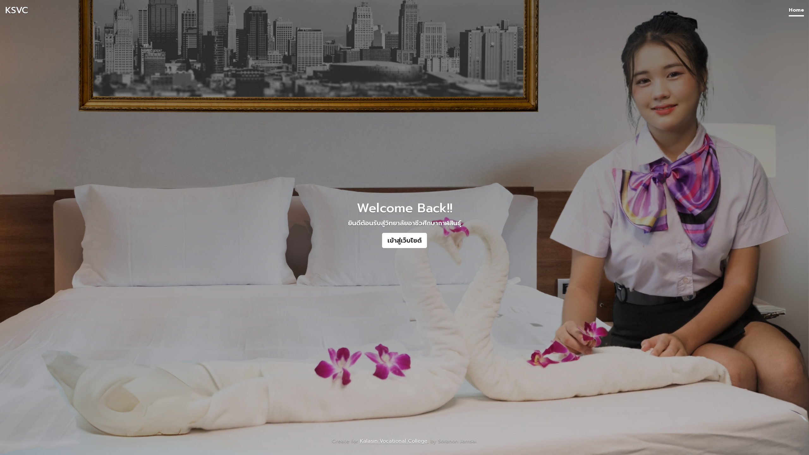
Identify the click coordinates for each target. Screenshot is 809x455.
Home (796, 10)
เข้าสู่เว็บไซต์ (404, 240)
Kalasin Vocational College (393, 441)
